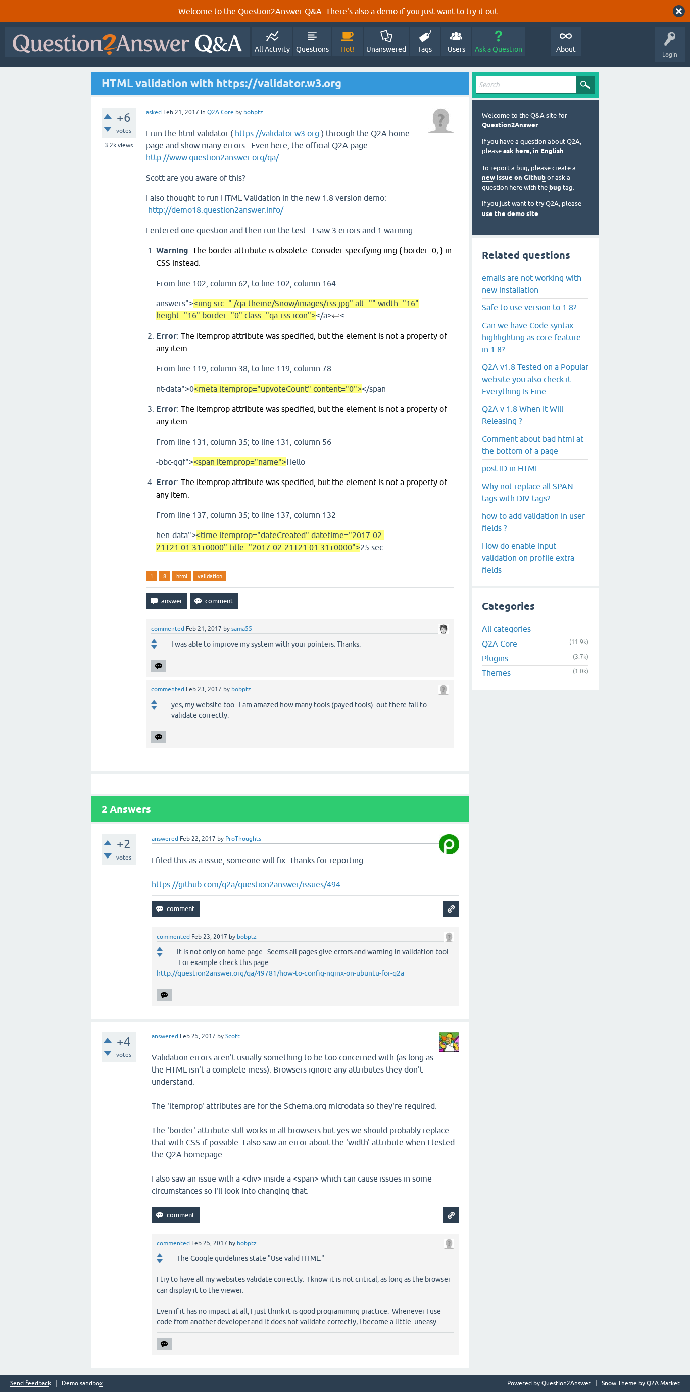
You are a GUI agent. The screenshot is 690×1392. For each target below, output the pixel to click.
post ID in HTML (510, 468)
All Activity (272, 49)
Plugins (495, 658)
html (181, 576)
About (566, 49)
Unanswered (386, 49)
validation (210, 576)
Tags (425, 49)
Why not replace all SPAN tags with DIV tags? (527, 492)
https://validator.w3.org (277, 133)
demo (387, 11)
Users (456, 49)
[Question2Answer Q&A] (127, 42)
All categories (506, 628)
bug (555, 187)
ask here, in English (533, 151)
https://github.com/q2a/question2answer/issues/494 (246, 884)
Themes (496, 672)
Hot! (347, 49)
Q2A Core (220, 112)
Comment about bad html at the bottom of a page (532, 444)
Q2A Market (663, 1383)
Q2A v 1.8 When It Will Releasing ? (522, 414)
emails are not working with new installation (531, 283)
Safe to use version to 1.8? (529, 307)
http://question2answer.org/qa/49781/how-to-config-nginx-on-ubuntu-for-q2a (280, 973)
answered (165, 838)
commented (167, 628)
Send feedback (30, 1383)
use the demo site (510, 214)
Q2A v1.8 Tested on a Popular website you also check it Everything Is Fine (535, 379)
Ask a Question (498, 49)
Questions (312, 49)
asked (154, 112)
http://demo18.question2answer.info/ (215, 210)
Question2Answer (510, 125)
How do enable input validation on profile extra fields (528, 557)
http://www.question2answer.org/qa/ (212, 157)
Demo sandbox (82, 1383)
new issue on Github (514, 177)
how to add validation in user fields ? (533, 521)
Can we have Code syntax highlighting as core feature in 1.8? (531, 337)
